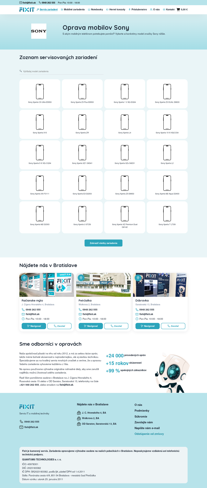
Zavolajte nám (144, 422)
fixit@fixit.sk (33, 314)
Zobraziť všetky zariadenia (103, 243)
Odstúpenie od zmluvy (149, 434)
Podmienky (142, 410)
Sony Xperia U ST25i (82, 224)
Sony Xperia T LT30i (167, 224)
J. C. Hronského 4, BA (93, 412)
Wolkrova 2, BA (90, 418)
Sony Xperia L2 (167, 163)
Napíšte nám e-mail (147, 428)
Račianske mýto (32, 300)
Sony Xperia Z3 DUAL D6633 (167, 102)
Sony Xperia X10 (40, 132)
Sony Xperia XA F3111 (39, 193)
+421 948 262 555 (29, 384)
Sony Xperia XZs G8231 (125, 163)
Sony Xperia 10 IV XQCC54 (167, 132)
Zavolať (61, 325)
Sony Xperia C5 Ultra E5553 (40, 102)
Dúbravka (142, 300)
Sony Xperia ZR (82, 132)
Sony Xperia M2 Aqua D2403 (167, 193)
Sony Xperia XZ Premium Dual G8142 (124, 226)
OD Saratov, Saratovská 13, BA (98, 423)
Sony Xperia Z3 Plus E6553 (82, 102)
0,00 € (184, 9)
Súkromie (141, 416)
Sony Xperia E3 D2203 (82, 193)
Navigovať (35, 325)
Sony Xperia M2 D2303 (39, 224)
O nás (138, 405)
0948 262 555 (33, 309)
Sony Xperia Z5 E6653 (124, 193)
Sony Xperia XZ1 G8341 (82, 163)
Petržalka (85, 300)
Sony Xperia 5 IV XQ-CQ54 (40, 163)
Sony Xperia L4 (124, 132)
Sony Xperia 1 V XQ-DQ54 (125, 102)
